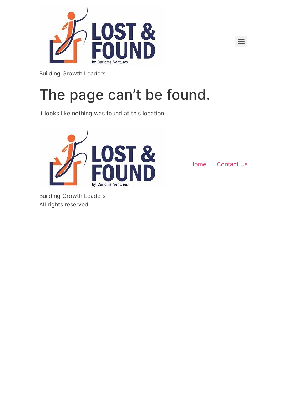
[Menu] (241, 41)
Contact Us (232, 164)
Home (198, 164)
